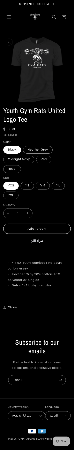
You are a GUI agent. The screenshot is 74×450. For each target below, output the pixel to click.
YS (27, 185)
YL (58, 185)
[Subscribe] (61, 380)
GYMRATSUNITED (29, 439)
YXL (11, 195)
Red (44, 159)
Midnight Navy (19, 159)
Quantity (9, 205)
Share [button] (12, 307)
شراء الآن (37, 241)
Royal (12, 168)
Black (12, 149)
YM (42, 185)
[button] (8, 17)
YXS (11, 185)
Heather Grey (38, 149)
